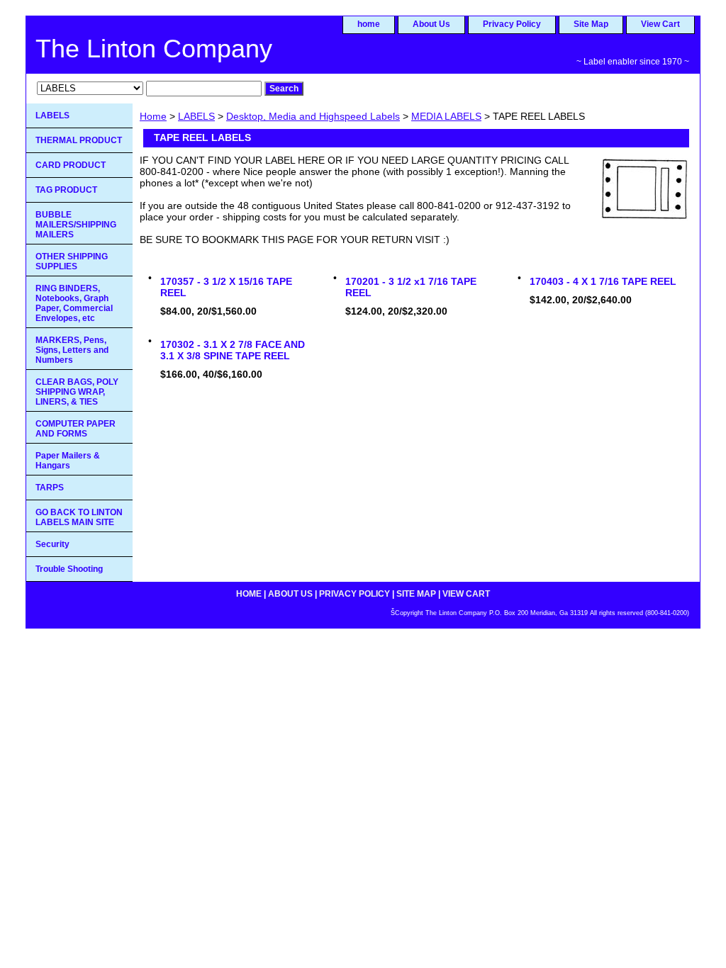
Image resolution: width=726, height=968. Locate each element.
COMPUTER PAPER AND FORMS (75, 429)
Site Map (591, 24)
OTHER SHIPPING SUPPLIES (71, 261)
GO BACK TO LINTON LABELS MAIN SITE (79, 517)
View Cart (660, 24)
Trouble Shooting (69, 569)
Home (153, 116)
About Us (431, 24)
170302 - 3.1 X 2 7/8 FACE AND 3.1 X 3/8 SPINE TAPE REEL (232, 350)
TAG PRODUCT (66, 190)
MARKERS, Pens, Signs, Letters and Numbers (71, 350)
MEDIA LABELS (446, 116)
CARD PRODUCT (70, 165)
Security (52, 544)
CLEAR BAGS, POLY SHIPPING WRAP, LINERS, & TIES (76, 392)
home (368, 24)
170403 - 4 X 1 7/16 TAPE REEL (603, 281)
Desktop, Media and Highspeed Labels (313, 116)
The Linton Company (153, 48)
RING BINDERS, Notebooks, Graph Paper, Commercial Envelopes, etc (74, 303)
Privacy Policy (512, 24)
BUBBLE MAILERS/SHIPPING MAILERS (75, 225)
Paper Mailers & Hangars (67, 461)
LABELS (196, 116)
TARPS (49, 488)
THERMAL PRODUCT (78, 140)
